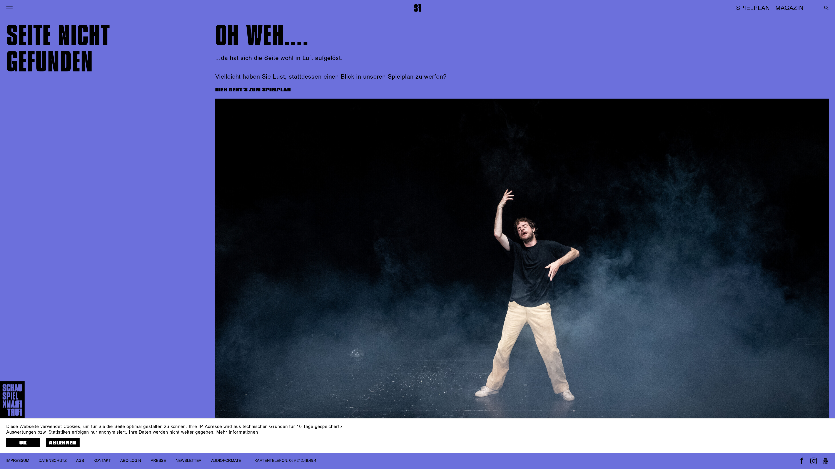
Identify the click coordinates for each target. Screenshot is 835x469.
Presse (158, 460)
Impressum (17, 460)
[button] (9, 8)
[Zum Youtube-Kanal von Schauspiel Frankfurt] (825, 460)
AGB (80, 460)
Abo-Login (130, 460)
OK (23, 443)
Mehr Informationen (237, 432)
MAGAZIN (789, 8)
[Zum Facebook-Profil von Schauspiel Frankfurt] (801, 460)
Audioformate (226, 460)
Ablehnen (62, 443)
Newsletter (189, 460)
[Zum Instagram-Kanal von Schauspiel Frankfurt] (813, 460)
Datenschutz (53, 460)
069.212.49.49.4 (302, 460)
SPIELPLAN (753, 8)
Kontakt (102, 460)
